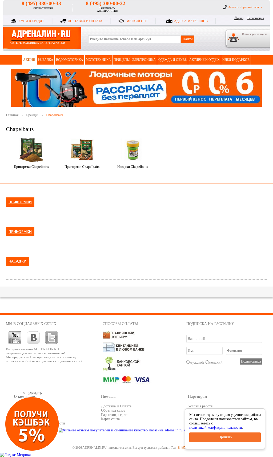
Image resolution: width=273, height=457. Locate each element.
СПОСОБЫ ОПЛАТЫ (120, 324)
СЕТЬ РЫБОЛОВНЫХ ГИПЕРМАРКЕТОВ (37, 42)
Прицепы (122, 60)
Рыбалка (45, 60)
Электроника (144, 60)
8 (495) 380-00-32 (105, 3)
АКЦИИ (29, 60)
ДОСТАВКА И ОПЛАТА (85, 21)
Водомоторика (69, 60)
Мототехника (98, 60)
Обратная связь (113, 410)
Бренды (32, 115)
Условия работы (200, 406)
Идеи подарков (236, 60)
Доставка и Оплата (116, 406)
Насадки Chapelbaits (132, 167)
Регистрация (254, 18)
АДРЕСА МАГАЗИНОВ (191, 21)
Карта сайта (110, 419)
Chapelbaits (54, 115)
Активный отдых (204, 60)
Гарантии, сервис (115, 415)
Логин (239, 18)
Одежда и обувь (172, 60)
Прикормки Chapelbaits (31, 167)
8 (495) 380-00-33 (41, 3)
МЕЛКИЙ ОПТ (137, 21)
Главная (12, 115)
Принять (225, 437)
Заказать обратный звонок (245, 7)
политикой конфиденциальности (215, 428)
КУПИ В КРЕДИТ (31, 21)
